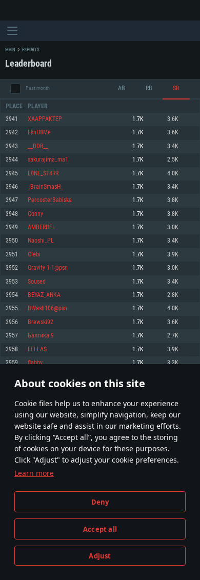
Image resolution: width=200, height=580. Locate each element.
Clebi (34, 254)
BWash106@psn (47, 308)
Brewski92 (40, 322)
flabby (35, 363)
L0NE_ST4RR (43, 173)
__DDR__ (38, 146)
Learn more (34, 473)
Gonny (35, 214)
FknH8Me (39, 132)
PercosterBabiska (50, 200)
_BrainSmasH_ (45, 187)
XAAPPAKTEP (45, 119)
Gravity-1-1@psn (48, 268)
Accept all (100, 529)
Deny (100, 502)
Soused (37, 282)
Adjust (100, 556)
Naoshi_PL (41, 241)
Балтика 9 (41, 335)
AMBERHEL (41, 227)
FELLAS (37, 349)
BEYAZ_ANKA (44, 295)
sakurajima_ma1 (48, 160)
